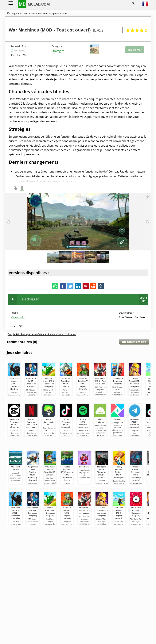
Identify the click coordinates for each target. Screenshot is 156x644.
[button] (148, 197)
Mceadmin (18, 317)
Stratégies (58, 51)
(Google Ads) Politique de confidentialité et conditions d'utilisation (41, 334)
